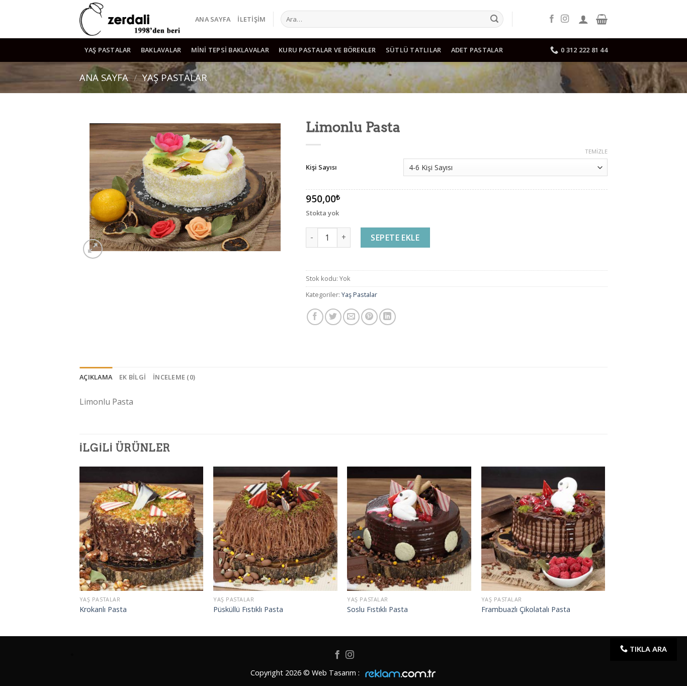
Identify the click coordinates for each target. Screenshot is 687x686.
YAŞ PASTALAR (107, 49)
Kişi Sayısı (321, 167)
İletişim (251, 19)
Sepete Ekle (395, 237)
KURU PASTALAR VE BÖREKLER (327, 49)
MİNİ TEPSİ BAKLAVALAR (230, 49)
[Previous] (80, 550)
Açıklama (95, 377)
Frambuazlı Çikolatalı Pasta (525, 609)
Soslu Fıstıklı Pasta (377, 609)
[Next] (604, 550)
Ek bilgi (132, 377)
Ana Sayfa (212, 19)
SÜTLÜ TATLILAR (414, 49)
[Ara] (494, 19)
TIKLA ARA (647, 649)
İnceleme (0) (174, 377)
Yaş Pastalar (174, 77)
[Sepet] (602, 19)
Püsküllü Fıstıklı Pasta (248, 609)
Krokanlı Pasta (103, 609)
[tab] (95, 377)
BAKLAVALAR (161, 49)
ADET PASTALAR (477, 49)
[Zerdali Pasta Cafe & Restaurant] (129, 19)
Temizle (596, 151)
